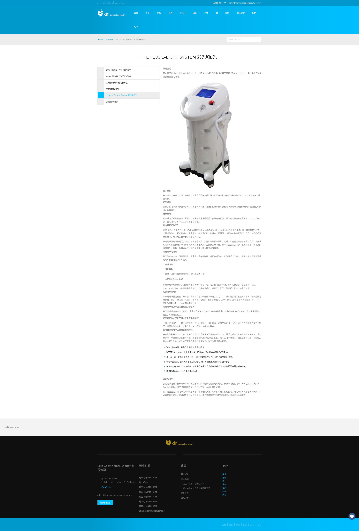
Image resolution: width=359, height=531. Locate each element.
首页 (136, 13)
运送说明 (185, 479)
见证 (159, 13)
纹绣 (254, 13)
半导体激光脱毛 (113, 89)
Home (100, 39)
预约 (170, 13)
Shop (182, 13)
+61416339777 (107, 487)
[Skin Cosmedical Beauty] (113, 12)
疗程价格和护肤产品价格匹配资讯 (195, 488)
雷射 (224, 488)
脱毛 (136, 27)
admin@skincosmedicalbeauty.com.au (245, 3)
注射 (224, 484)
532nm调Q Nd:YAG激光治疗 (118, 76)
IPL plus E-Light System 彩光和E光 (121, 95)
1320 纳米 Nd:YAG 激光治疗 (118, 70)
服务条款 (185, 493)
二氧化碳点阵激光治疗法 (117, 83)
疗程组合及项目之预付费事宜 (193, 483)
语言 (195, 13)
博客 (147, 13)
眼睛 (227, 13)
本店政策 (185, 474)
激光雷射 (241, 13)
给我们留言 (105, 503)
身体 (206, 13)
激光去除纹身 (112, 102)
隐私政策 (185, 498)
